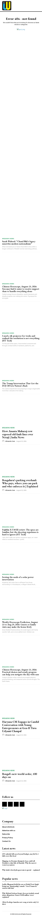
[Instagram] (10, 804)
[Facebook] (4, 804)
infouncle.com (10, 441)
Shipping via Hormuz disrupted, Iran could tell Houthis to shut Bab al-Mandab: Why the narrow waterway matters (19, 863)
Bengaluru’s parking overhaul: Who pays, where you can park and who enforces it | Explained (20, 483)
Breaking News (8, 238)
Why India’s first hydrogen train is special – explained (21, 870)
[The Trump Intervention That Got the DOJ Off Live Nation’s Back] (21, 365)
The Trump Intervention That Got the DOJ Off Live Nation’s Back (20, 384)
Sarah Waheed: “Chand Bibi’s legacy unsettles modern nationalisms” (18, 242)
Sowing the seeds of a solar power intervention (18, 578)
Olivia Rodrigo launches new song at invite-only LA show (20, 903)
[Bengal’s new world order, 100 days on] (21, 754)
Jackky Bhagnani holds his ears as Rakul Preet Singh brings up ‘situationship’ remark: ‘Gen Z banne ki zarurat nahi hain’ (20, 886)
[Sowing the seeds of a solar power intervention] (21, 558)
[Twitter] (16, 804)
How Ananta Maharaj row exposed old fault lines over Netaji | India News (17, 434)
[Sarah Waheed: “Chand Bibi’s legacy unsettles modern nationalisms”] (21, 223)
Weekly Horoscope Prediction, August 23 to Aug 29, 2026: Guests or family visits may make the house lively (20, 624)
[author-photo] (3, 441)
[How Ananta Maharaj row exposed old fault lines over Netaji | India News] (21, 411)
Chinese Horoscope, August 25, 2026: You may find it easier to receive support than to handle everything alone (20, 289)
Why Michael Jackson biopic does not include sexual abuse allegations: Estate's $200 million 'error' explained (20, 895)
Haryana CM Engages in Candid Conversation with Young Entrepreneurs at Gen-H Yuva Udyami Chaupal (20, 726)
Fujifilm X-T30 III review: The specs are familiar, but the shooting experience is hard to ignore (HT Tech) (20, 532)
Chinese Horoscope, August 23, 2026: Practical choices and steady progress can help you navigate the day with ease (20, 672)
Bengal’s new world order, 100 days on (19, 775)
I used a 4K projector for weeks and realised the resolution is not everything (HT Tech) (20, 338)
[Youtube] (22, 804)
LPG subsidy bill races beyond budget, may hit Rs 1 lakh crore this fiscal (20, 855)
